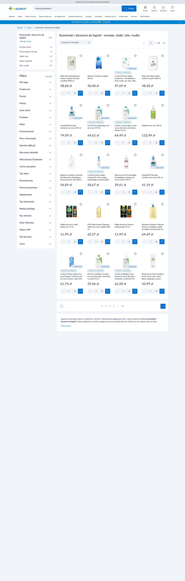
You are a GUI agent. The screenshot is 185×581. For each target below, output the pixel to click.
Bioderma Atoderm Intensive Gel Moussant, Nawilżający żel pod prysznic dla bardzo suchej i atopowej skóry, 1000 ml (71, 177)
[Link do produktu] (71, 74)
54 (123, 306)
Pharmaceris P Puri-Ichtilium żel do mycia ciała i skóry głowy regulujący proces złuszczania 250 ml (153, 276)
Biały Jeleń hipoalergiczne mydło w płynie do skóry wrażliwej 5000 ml (70, 78)
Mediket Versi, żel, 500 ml (151, 126)
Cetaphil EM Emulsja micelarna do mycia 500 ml (70, 127)
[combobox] (77, 9)
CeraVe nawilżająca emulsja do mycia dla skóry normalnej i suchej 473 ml (98, 276)
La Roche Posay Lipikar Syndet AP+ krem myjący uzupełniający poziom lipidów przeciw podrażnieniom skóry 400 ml (98, 177)
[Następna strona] (163, 43)
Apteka (20, 28)
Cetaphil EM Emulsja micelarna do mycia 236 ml (152, 176)
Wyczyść (48, 76)
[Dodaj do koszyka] (80, 93)
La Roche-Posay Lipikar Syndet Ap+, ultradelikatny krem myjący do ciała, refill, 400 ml (125, 78)
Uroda (29, 28)
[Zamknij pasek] (179, 22)
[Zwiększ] (74, 93)
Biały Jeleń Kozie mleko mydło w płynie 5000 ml (151, 77)
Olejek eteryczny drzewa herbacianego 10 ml (124, 226)
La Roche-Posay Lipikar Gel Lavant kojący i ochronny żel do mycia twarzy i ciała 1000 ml (71, 276)
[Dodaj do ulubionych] (81, 56)
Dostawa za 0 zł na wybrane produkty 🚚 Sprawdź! (92, 2)
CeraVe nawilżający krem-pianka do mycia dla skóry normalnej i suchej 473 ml (125, 276)
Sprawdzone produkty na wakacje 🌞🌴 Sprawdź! (91, 22)
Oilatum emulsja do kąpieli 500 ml (97, 77)
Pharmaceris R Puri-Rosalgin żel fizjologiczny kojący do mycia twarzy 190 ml (125, 177)
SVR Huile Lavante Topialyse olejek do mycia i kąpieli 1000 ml (98, 227)
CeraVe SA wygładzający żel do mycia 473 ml (98, 127)
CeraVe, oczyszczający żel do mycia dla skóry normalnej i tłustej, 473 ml (126, 128)
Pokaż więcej (66, 326)
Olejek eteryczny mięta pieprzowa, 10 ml (69, 226)
